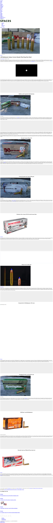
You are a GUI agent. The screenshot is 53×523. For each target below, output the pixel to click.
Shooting (1, 27)
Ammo (4, 27)
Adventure (1, 0)
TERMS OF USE (2, 521)
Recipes (1, 11)
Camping (1, 13)
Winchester (1, 236)
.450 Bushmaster (33, 61)
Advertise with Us (4, 519)
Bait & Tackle (1, 5)
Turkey (1, 10)
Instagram (20, 488)
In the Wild (1, 4)
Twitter (17, 488)
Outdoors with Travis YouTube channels (37, 488)
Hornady (5, 162)
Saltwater (1, 7)
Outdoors (1, 14)
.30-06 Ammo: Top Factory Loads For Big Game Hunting (8, 508)
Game (1, 8)
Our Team (1, 18)
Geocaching (30, 488)
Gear (0, 12)
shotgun (51, 60)
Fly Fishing (1, 6)
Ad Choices (3, 518)
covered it (18, 117)
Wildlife (1, 16)
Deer (0, 9)
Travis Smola (9, 488)
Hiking (1, 1)
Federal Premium (14, 200)
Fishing (2, 23)
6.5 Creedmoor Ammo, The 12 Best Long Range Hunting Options (10, 512)
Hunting (1, 15)
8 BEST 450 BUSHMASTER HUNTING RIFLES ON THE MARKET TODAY (14, 489)
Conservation (3, 25)
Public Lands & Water (2, 17)
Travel (1, 2)
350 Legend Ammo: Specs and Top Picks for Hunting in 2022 (9, 495)
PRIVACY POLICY (2, 522)
